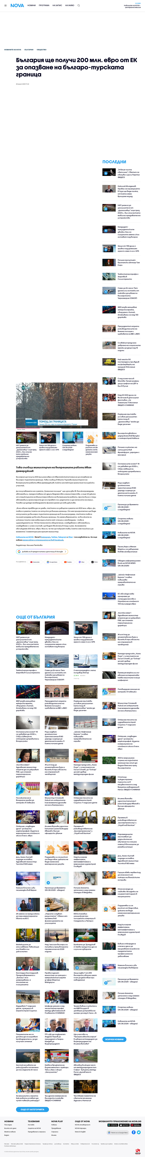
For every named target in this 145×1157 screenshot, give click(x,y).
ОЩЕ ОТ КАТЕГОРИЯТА (32, 1109)
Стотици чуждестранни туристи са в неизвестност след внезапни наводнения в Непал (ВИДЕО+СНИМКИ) (129, 783)
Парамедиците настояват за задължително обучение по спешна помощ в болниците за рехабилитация (128, 840)
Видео (6, 1135)
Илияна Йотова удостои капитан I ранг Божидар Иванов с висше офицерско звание (56, 829)
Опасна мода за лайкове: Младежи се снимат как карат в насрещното (128, 892)
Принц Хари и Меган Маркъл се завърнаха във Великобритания (128, 549)
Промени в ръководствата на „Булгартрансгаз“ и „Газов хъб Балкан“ (83, 829)
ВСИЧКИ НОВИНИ (114, 1039)
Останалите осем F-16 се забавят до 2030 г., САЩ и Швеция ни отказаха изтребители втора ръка (27, 736)
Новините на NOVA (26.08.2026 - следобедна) (126, 535)
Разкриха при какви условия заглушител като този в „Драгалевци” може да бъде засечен (84, 705)
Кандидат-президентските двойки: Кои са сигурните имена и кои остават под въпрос (55, 642)
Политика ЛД (95, 1143)
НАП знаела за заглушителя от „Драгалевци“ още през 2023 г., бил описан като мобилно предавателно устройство (27, 643)
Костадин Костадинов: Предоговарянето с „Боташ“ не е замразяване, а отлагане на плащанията (27, 979)
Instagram (45, 537)
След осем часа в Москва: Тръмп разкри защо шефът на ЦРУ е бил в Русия (128, 382)
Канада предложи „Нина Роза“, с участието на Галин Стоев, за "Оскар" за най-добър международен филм (85, 769)
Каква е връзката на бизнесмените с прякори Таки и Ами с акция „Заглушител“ (56, 1068)
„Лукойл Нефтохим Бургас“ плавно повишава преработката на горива (83, 736)
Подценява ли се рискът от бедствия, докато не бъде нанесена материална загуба (56, 860)
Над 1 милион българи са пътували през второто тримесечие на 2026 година (56, 947)
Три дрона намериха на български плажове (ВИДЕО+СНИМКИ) (56, 1098)
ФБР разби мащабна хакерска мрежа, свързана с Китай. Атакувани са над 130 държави (26, 705)
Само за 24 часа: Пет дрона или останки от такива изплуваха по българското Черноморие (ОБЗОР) (55, 675)
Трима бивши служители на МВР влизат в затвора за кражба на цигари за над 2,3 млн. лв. (85, 1009)
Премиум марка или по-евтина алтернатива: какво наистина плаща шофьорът (129, 676)
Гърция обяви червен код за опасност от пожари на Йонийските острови (129, 876)
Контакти (66, 1143)
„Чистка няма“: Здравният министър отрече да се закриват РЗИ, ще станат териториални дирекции (27, 770)
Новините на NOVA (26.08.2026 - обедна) (128, 1022)
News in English (80, 1132)
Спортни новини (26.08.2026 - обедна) (128, 1008)
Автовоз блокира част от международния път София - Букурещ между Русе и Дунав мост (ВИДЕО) (85, 1069)
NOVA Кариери (80, 1128)
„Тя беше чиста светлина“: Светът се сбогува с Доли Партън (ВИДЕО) (129, 173)
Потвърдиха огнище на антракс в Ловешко (129, 690)
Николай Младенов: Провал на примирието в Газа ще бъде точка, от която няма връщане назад (129, 191)
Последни (8, 1125)
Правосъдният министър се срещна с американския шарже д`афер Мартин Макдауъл (56, 977)
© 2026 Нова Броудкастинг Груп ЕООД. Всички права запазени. (21, 1151)
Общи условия (75, 1143)
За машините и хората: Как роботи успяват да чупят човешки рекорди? (28, 1098)
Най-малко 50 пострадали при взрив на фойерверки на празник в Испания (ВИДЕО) (128, 364)
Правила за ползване (107, 1143)
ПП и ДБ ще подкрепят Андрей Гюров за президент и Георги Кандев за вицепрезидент (55, 1039)
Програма (44, 5)
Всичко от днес (10, 1128)
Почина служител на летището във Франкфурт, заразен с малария (128, 451)
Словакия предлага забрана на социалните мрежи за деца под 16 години (129, 346)
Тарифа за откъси (48, 1143)
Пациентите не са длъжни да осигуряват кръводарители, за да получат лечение (27, 1037)
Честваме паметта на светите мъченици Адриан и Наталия (85, 1098)
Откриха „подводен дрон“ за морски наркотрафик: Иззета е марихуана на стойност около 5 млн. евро (28, 831)
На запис (57, 5)
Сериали (54, 1132)
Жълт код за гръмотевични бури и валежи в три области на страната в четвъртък (55, 769)
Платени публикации (10, 1146)
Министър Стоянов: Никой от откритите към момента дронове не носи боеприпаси (55, 801)
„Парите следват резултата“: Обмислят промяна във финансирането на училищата (56, 918)
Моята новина (10, 1132)
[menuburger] (5, 5)
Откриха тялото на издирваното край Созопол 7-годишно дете (85, 800)
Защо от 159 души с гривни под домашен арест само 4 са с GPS (84, 639)
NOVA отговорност (82, 1125)
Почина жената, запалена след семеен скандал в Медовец (84, 890)
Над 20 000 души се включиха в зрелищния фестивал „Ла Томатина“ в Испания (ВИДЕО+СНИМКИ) (128, 400)
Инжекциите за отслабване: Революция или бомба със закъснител (27, 947)
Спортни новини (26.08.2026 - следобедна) (125, 521)
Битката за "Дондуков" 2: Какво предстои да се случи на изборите (85, 946)
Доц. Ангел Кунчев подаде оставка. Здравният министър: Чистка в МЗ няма (26, 860)
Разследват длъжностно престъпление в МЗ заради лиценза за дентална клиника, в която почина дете (54, 737)
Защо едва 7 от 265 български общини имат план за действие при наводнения (85, 976)
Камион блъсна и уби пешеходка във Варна (26, 889)
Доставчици (57, 1143)
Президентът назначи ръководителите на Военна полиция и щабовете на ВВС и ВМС (56, 704)
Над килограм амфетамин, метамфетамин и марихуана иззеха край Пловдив (85, 861)
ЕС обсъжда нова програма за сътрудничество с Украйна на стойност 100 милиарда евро (128, 599)
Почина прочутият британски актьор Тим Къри (129, 262)
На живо (69, 5)
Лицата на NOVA (34, 1128)
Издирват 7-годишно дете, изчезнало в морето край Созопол (26, 1008)
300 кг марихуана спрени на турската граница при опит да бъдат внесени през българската (128, 763)
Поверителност (85, 1143)
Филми (53, 1135)
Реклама (6, 1143)
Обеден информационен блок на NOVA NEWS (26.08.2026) (129, 563)
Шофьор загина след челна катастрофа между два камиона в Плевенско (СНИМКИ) (55, 1009)
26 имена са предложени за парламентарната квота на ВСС (27, 916)
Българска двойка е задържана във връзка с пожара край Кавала (128, 435)
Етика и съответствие (121, 1143)
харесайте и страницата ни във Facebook (43, 540)
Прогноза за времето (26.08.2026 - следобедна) (128, 507)
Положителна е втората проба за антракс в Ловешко (25, 800)
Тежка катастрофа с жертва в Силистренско (28, 671)
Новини (31, 5)
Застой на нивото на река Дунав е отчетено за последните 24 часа (27, 1067)
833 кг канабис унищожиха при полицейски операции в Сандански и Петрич (84, 917)
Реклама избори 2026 (17, 1143)
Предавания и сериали (37, 1132)
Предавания (56, 1128)
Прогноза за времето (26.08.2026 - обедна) (55, 889)
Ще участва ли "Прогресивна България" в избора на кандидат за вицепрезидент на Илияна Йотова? (85, 1039)
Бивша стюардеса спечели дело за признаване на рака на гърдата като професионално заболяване (128, 950)
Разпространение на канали (33, 1143)
